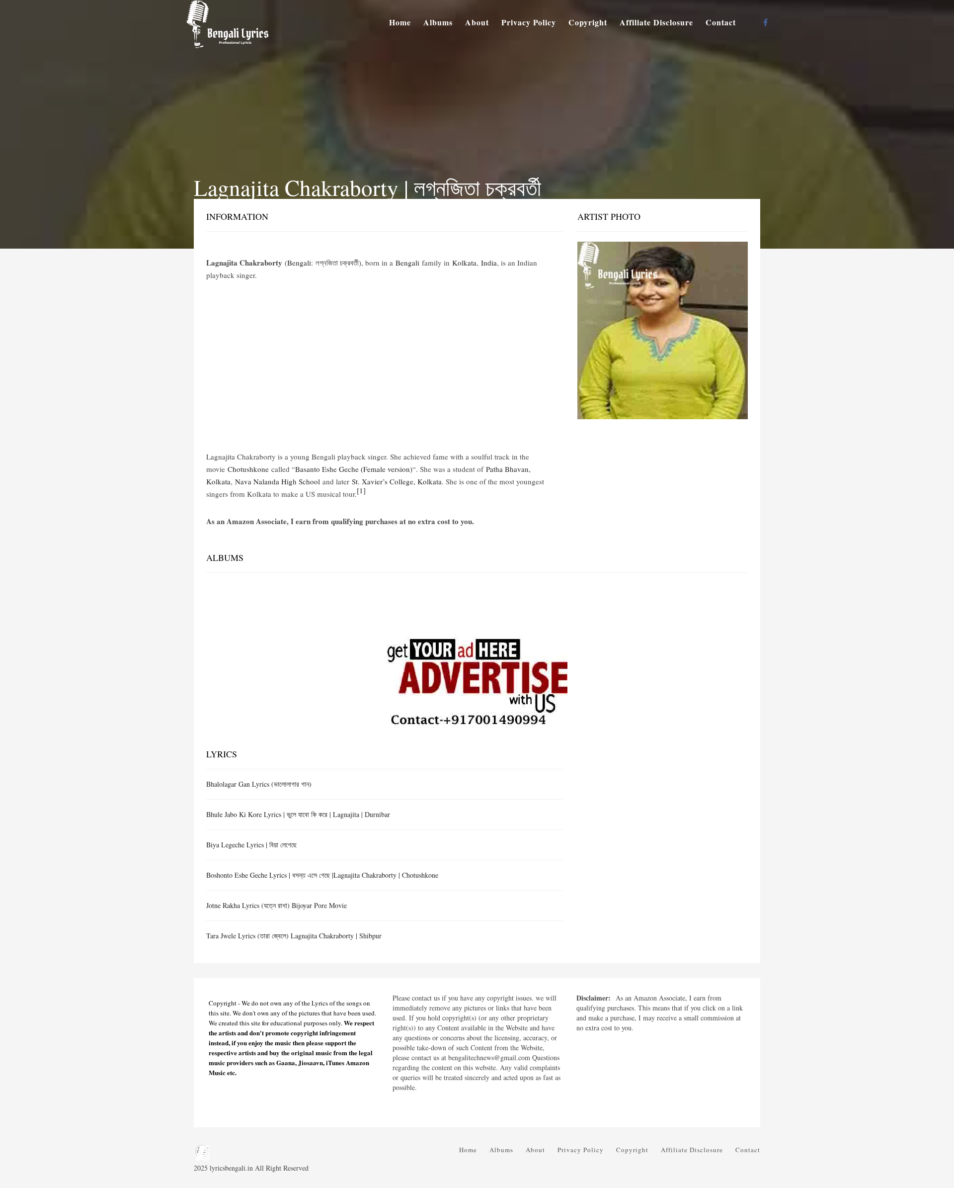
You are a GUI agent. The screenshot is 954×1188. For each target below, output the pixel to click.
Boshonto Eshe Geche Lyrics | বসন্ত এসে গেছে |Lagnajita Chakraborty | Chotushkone (322, 875)
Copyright (587, 22)
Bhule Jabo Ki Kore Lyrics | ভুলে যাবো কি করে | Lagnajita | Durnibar (298, 814)
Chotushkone (248, 469)
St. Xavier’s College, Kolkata (397, 481)
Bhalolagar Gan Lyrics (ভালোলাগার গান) (259, 784)
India (489, 263)
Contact (721, 22)
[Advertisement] (384, 366)
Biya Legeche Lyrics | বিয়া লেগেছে (251, 844)
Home (400, 22)
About (477, 22)
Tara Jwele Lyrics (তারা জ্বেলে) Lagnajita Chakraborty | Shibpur (294, 935)
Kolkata (464, 263)
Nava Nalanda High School (277, 481)
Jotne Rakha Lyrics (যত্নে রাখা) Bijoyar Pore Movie (276, 905)
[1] (361, 490)
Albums (438, 22)
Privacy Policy (528, 22)
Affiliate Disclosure (656, 22)
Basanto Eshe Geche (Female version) (353, 469)
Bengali (299, 263)
